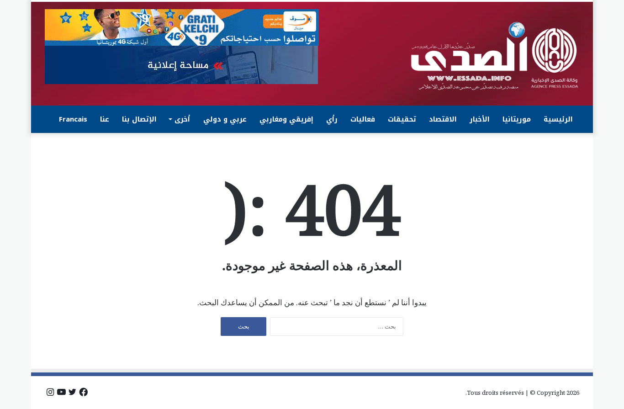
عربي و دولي (225, 119)
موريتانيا (516, 119)
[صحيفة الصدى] (494, 56)
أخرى (182, 119)
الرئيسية (558, 119)
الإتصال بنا (139, 119)
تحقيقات (402, 119)
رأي (332, 119)
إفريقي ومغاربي (286, 119)
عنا (104, 119)
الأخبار (480, 119)
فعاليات (362, 119)
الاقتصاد (443, 119)
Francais (73, 119)
